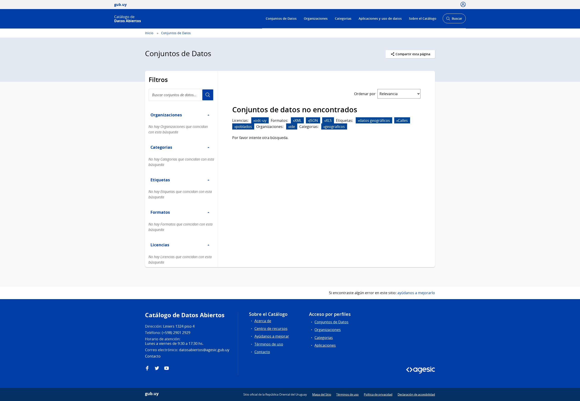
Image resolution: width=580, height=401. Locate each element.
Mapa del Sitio (321, 394)
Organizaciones (316, 18)
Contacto (262, 351)
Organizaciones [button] (166, 115)
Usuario (207, 94)
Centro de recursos (271, 328)
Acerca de (262, 320)
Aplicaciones (325, 345)
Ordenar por (365, 93)
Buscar (454, 19)
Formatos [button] (160, 212)
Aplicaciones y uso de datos (380, 18)
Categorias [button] (161, 147)
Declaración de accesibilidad (416, 394)
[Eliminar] (254, 120)
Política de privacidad (378, 394)
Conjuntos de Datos (281, 18)
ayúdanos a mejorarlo (416, 292)
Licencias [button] (159, 245)
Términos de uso (268, 344)
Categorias (343, 18)
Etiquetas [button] (160, 180)
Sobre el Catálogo (422, 18)
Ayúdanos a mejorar (271, 336)
